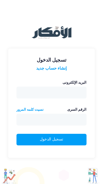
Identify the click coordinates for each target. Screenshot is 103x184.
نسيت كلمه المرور (30, 109)
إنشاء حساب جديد (51, 68)
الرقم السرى (77, 109)
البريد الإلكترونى (75, 82)
